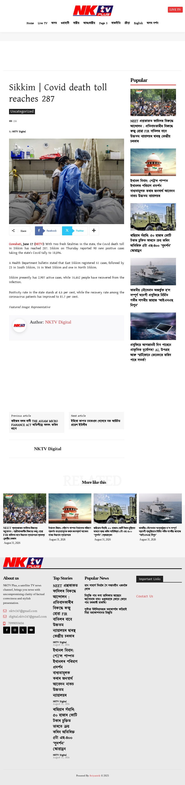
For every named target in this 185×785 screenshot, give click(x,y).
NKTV (39, 244)
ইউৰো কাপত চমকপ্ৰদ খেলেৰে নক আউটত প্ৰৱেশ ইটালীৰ (95, 423)
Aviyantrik (95, 775)
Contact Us (144, 596)
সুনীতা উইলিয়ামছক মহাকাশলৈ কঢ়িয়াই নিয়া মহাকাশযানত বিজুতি (106, 611)
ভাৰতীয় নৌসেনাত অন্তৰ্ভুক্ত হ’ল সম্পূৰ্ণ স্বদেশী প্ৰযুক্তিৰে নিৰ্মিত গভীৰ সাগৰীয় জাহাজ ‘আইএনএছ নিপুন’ (151, 298)
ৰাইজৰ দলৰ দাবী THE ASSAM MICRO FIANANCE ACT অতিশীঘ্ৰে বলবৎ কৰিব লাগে (34, 425)
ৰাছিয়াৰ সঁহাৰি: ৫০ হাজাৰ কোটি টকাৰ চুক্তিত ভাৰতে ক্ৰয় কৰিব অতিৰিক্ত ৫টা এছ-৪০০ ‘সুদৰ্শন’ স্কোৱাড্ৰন (150, 243)
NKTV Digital (19, 131)
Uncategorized (22, 111)
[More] (94, 230)
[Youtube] (31, 630)
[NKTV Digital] (20, 448)
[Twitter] (22, 630)
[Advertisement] (42, 9)
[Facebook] (6, 630)
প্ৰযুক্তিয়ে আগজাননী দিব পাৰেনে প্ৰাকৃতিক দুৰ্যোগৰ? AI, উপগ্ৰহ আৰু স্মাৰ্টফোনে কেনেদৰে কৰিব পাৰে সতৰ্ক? (150, 352)
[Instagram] (14, 630)
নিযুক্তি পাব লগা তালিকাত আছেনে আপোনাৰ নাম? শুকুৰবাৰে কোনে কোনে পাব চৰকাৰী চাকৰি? (106, 599)
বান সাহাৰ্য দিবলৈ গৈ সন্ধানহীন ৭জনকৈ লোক (106, 588)
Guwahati (15, 244)
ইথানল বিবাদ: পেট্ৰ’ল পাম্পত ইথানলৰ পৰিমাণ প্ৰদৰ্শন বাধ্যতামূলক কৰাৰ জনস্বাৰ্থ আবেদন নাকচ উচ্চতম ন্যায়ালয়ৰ (152, 188)
